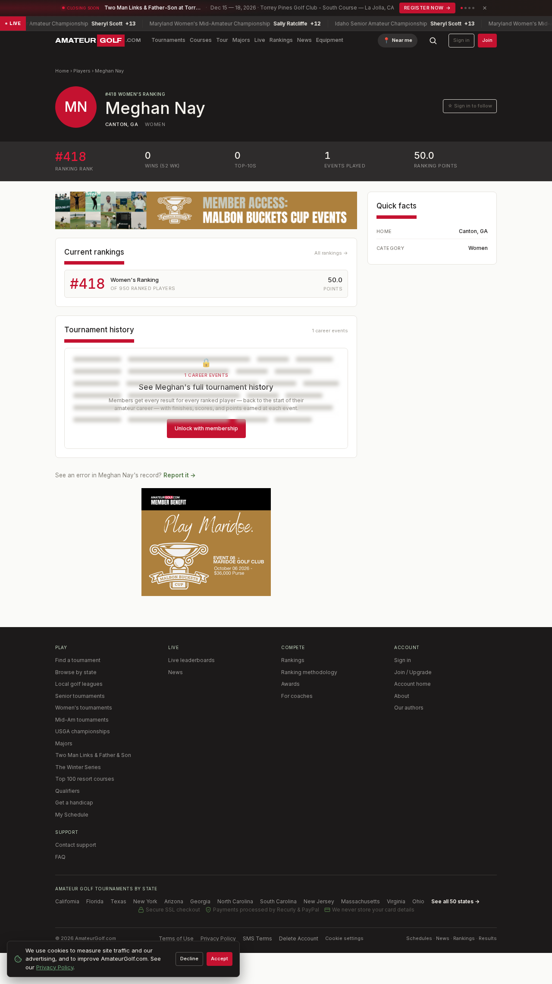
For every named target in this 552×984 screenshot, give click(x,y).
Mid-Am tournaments (82, 719)
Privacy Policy (218, 938)
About (401, 696)
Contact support (75, 845)
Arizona (173, 901)
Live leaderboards (191, 660)
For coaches (297, 696)
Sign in (461, 40)
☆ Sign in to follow (470, 106)
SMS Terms (257, 938)
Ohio (418, 901)
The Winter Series (78, 767)
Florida (95, 901)
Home (62, 71)
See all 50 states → (455, 901)
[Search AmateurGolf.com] (433, 40)
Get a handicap (74, 802)
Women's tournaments (83, 707)
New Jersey (319, 901)
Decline (189, 959)
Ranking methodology (309, 672)
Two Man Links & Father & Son (93, 755)
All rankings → (331, 253)
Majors (241, 40)
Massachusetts (360, 901)
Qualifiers (67, 791)
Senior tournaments (80, 696)
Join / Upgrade (413, 672)
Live (259, 40)
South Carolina (278, 901)
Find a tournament (77, 660)
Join (487, 40)
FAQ (60, 857)
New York (145, 901)
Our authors (408, 707)
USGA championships (82, 731)
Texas (118, 901)
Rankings (281, 40)
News (304, 40)
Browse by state (76, 672)
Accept (219, 959)
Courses (201, 40)
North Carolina (235, 901)
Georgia (200, 901)
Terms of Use (176, 938)
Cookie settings (344, 938)
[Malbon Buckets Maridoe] (206, 542)
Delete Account (298, 938)
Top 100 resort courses (84, 779)
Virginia (396, 901)
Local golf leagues (79, 684)
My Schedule (71, 814)
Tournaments (168, 40)
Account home (412, 684)
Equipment (329, 40)
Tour (222, 40)
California (67, 901)
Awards (290, 684)
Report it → (179, 475)
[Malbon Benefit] (206, 210)
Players (82, 71)
